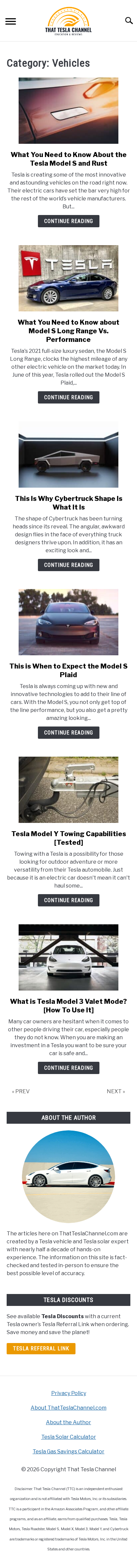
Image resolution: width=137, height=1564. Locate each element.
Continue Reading (68, 221)
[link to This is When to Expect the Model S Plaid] (68, 622)
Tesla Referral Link (41, 1348)
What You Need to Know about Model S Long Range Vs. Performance (68, 331)
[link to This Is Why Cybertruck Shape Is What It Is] (68, 454)
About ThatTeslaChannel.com (68, 1408)
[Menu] (10, 22)
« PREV (21, 1091)
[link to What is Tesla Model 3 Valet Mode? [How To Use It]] (68, 957)
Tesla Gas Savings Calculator (68, 1451)
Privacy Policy (68, 1393)
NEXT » (116, 1091)
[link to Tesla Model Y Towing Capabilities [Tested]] (68, 790)
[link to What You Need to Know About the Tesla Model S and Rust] (68, 111)
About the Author (68, 1422)
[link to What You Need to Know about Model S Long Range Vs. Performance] (68, 278)
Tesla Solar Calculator (68, 1437)
